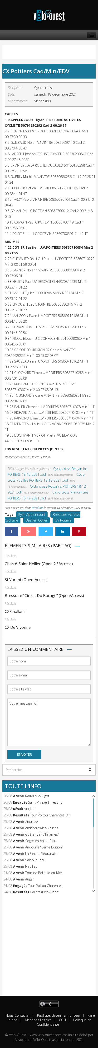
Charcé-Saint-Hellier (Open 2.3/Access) (39, 563)
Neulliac (31, 866)
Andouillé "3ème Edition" (44, 847)
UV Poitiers (63, 520)
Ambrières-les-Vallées (41, 828)
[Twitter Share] (46, 531)
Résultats (37, 508)
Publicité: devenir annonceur (58, 1015)
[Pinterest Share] (79, 531)
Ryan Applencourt (31, 514)
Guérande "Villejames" (42, 834)
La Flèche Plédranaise (41, 853)
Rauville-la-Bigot (37, 796)
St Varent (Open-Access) (26, 579)
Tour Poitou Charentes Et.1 (50, 815)
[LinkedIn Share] (62, 531)
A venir (18, 796)
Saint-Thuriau (35, 860)
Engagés (20, 802)
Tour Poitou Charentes (45, 885)
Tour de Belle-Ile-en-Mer (43, 873)
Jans (33, 808)
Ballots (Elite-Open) (44, 892)
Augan (29, 879)
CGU (62, 1020)
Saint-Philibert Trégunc (45, 802)
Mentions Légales (38, 1020)
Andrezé (31, 821)
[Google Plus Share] (28, 531)
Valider (90, 769)
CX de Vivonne (18, 627)
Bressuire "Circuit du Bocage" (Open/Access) (44, 595)
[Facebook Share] (11, 531)
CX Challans (15, 611)
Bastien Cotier (36, 520)
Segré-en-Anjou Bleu (40, 840)
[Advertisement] (49, 947)
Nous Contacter (17, 1015)
